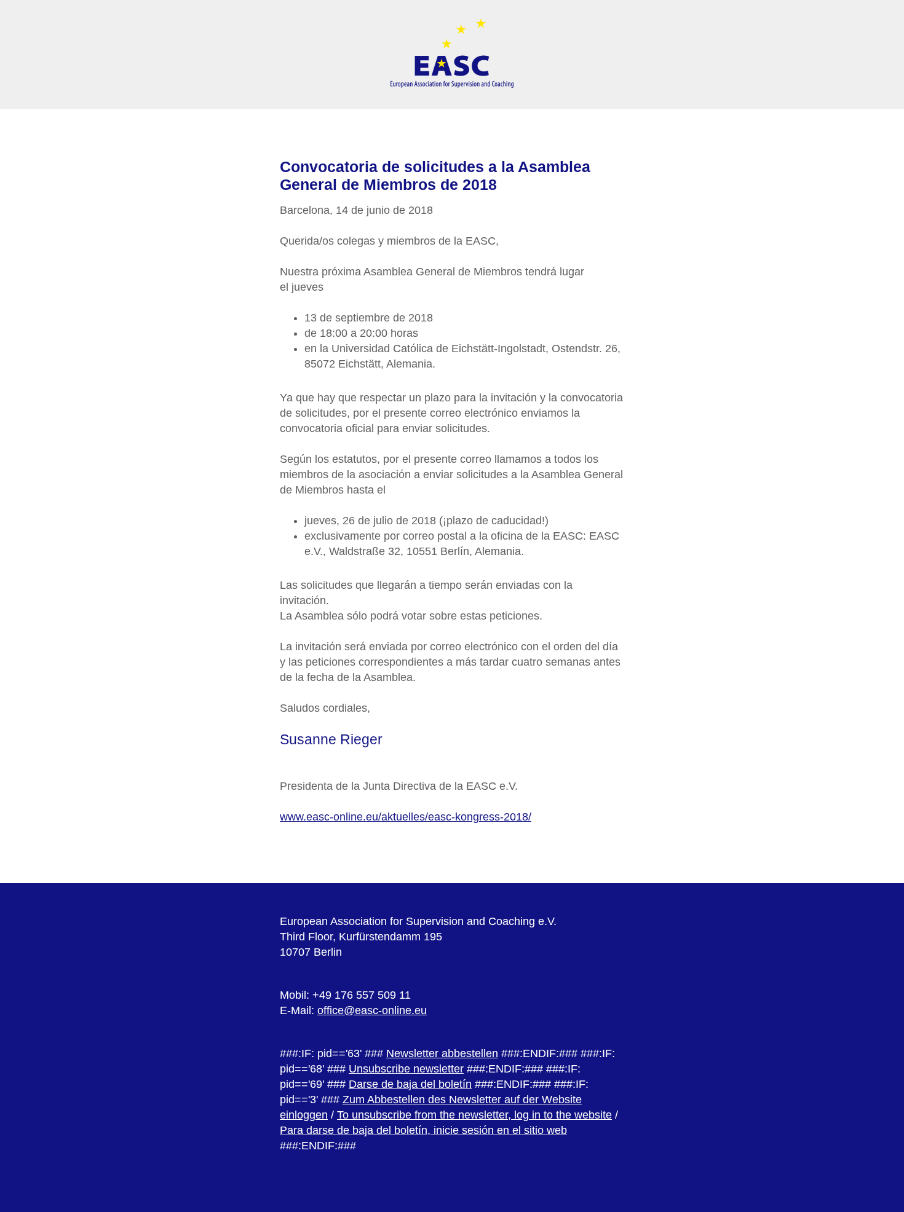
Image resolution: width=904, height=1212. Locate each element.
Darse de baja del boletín (410, 1084)
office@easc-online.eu (372, 1010)
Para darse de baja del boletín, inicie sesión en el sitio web (423, 1130)
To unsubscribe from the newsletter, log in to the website (474, 1115)
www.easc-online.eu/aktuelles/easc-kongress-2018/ (405, 817)
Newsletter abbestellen (442, 1053)
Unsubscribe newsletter (406, 1069)
